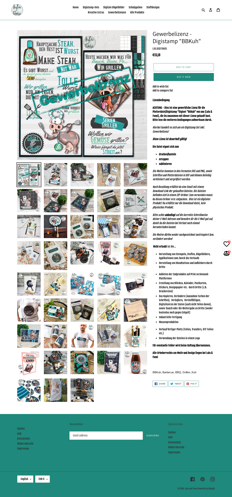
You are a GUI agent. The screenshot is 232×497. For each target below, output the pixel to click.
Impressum (23, 448)
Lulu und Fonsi (191, 488)
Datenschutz (23, 438)
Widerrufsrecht (25, 443)
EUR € (42, 479)
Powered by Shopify (206, 488)
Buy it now (183, 76)
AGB (19, 433)
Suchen (21, 428)
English (24, 479)
